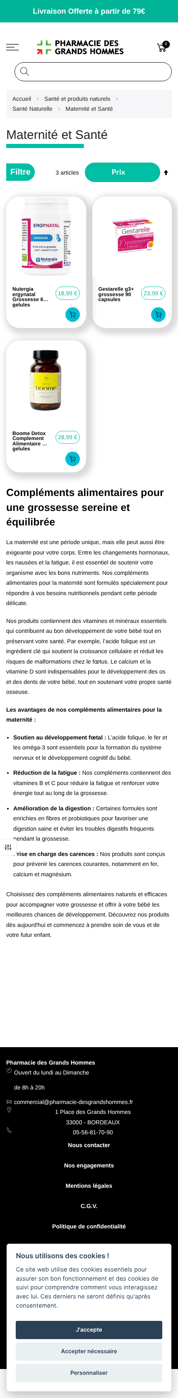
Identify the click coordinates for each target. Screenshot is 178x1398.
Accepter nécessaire (89, 1351)
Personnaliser (89, 1373)
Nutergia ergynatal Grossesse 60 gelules (29, 297)
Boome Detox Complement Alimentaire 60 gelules (30, 441)
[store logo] (89, 47)
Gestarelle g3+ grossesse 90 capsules (116, 294)
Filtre (8, 847)
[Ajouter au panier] (72, 314)
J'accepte (89, 1330)
